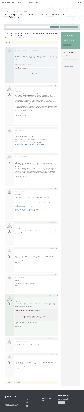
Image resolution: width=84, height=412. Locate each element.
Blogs (37, 2)
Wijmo (65, 63)
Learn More (67, 44)
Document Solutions (68, 66)
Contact (27, 399)
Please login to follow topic (12, 42)
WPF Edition (24, 11)
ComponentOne (16, 11)
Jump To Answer (55, 47)
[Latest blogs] (43, 400)
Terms (27, 403)
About (27, 398)
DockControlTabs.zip (39, 144)
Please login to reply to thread (13, 382)
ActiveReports (67, 58)
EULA (27, 405)
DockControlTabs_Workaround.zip (23, 323)
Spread (65, 60)
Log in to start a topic (69, 26)
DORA (27, 406)
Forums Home (8, 11)
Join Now (61, 402)
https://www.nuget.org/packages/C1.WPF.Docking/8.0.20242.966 (29, 366)
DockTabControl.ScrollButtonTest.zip (29, 110)
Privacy (27, 402)
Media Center (29, 400)
